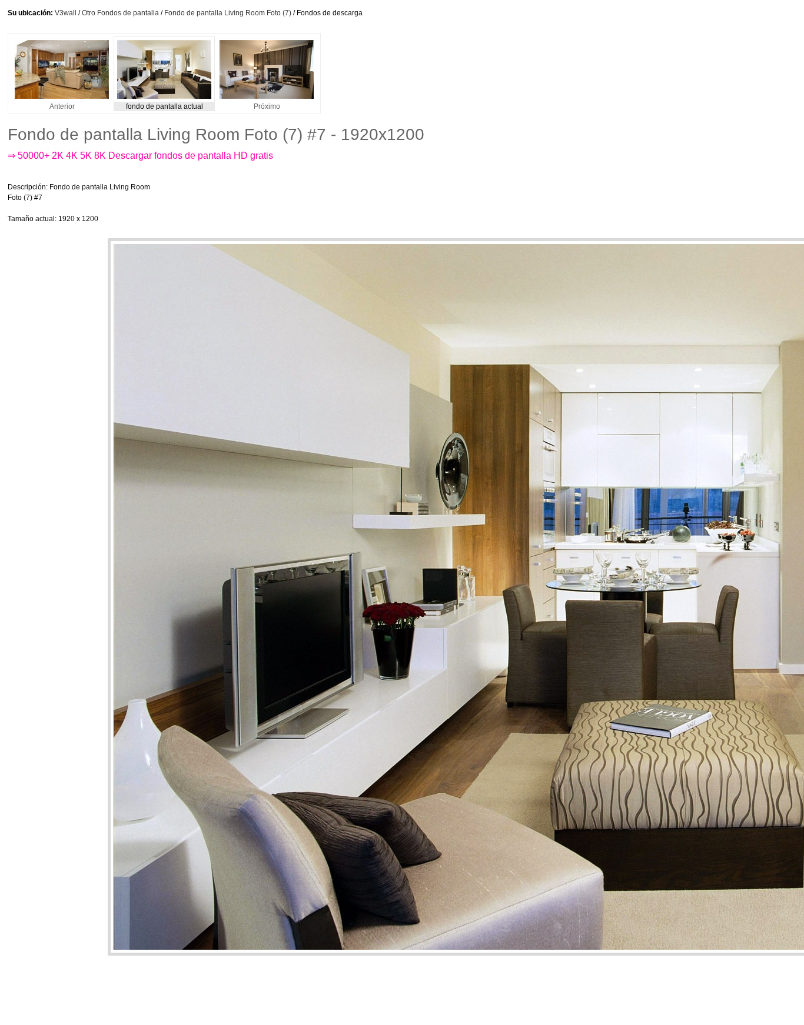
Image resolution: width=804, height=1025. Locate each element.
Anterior (62, 106)
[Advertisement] (381, 202)
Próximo (267, 106)
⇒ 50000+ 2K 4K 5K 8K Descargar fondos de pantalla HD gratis (140, 156)
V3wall (66, 13)
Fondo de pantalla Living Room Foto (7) (227, 13)
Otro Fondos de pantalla (120, 13)
